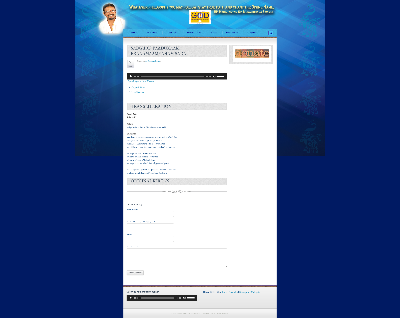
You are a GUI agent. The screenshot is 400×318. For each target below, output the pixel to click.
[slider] (221, 76)
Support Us (232, 32)
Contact (253, 32)
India (224, 291)
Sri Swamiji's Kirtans (152, 61)
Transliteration (138, 91)
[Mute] (214, 76)
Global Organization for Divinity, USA (200, 19)
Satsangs (152, 32)
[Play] (130, 76)
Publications (195, 32)
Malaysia (255, 291)
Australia (233, 291)
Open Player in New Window (141, 81)
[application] (177, 76)
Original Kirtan (138, 87)
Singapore (244, 291)
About (135, 32)
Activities (172, 32)
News (214, 32)
